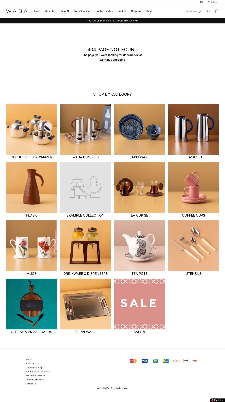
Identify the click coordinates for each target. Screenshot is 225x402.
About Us (49, 11)
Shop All (64, 11)
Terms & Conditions (35, 380)
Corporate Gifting (141, 11)
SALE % (122, 11)
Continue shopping (112, 59)
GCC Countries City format (38, 371)
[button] (217, 400)
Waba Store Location (35, 376)
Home (36, 11)
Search (29, 359)
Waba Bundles (105, 11)
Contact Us (31, 384)
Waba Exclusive (83, 11)
